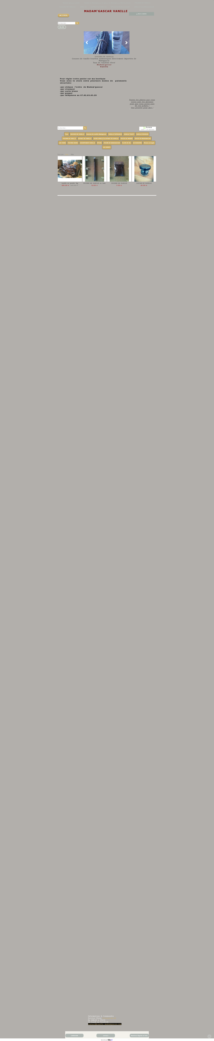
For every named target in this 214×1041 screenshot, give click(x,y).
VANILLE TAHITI (129, 134)
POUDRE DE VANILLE (143, 3)
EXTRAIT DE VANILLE (99, 7)
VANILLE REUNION (142, 134)
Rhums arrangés (149, 143)
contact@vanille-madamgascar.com (104, 1024)
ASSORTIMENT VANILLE (87, 143)
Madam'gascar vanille (71, 3)
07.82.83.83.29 (109, 1018)
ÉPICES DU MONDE (127, 138)
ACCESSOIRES (137, 143)
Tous (66, 134)
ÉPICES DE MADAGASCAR (143, 138)
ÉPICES (99, 143)
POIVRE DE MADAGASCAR (112, 143)
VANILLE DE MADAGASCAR (144, 7)
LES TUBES (62, 143)
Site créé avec (104, 1040)
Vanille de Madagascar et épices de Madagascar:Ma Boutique (107, 3)
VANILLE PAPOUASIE (115, 134)
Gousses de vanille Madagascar (96, 134)
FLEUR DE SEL (126, 143)
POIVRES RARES (73, 143)
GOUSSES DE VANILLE (67, 7)
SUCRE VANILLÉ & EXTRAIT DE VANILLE (106, 138)
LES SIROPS (106, 147)
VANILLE (83, 7)
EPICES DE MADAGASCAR (120, 7)
